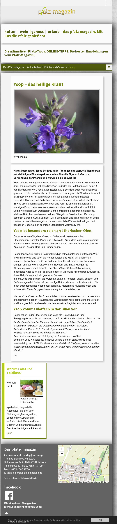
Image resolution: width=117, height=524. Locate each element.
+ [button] (62, 449)
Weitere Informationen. (19, 521)
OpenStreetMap (85, 482)
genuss (37, 31)
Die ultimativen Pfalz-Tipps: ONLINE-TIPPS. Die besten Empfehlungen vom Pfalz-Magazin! (56, 53)
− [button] (62, 454)
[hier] (9, 433)
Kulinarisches (34, 67)
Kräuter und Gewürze (55, 67)
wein (24, 31)
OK (100, 519)
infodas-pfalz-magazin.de (27, 472)
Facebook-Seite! (32, 506)
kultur (10, 31)
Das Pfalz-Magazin (13, 67)
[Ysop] (57, 121)
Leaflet (73, 482)
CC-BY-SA (105, 482)
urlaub (54, 31)
